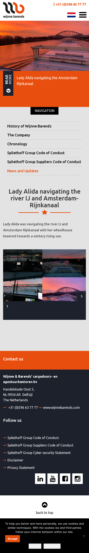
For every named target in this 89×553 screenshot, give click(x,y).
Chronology (17, 144)
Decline (35, 546)
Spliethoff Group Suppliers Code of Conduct (44, 162)
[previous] (7, 296)
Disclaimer (15, 460)
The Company (18, 135)
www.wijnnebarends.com (61, 407)
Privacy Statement (21, 467)
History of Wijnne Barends (29, 126)
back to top (44, 512)
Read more (52, 546)
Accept (12, 538)
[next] (81, 296)
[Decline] (84, 536)
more (8, 79)
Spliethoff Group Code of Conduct (36, 153)
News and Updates (22, 171)
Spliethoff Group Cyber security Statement (39, 453)
